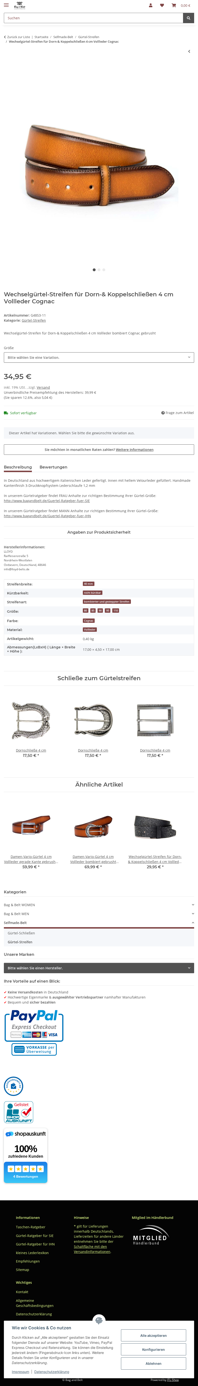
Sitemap (22, 1269)
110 (115, 610)
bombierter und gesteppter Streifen (106, 601)
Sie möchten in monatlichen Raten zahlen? (99, 449)
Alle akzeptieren (153, 1335)
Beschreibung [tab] (18, 467)
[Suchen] (188, 18)
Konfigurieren (153, 1349)
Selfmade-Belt (15, 922)
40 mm (88, 583)
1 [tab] (94, 269)
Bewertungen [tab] (53, 467)
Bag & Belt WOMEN (19, 905)
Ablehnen (154, 1363)
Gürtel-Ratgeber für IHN (35, 1244)
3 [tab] (103, 269)
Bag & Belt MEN (16, 913)
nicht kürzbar (92, 592)
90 (100, 610)
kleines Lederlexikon (32, 1252)
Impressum (20, 1372)
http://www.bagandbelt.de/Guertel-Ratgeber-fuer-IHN (47, 516)
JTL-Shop (173, 1380)
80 (85, 610)
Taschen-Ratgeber (30, 1227)
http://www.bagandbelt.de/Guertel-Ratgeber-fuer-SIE (47, 500)
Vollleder (89, 629)
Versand (43, 387)
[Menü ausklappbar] (6, 3)
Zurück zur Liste (18, 37)
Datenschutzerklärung (51, 1372)
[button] (150, 5)
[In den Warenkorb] (8, 67)
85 (93, 610)
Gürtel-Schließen (21, 933)
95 (107, 610)
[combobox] (99, 357)
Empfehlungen (28, 1261)
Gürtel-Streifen (34, 320)
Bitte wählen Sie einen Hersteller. (35, 968)
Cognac (88, 620)
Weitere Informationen (135, 449)
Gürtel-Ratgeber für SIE (35, 1235)
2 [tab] (99, 269)
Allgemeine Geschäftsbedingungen (35, 1303)
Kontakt (22, 1292)
